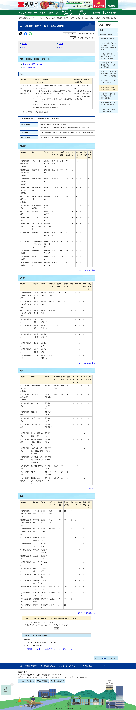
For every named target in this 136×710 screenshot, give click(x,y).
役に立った (31, 625)
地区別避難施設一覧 (77, 18)
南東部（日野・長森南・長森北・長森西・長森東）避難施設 (108, 65)
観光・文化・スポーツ (68, 12)
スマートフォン (111, 658)
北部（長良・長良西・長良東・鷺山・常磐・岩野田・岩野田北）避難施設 (108, 74)
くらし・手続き (25, 12)
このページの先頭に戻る (86, 270)
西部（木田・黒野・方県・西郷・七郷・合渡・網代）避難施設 (108, 96)
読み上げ (89, 2)
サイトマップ (108, 666)
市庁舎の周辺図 (42, 681)
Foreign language (74, 2)
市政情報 (96, 12)
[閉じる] (12, 684)
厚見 (60, 47)
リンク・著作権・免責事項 (28, 666)
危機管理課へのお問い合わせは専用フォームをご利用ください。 (50, 649)
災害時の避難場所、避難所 (32, 64)
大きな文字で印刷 (84, 38)
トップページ (33, 18)
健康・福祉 (54, 12)
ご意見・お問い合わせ (26, 681)
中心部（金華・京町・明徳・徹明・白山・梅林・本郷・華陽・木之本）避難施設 (108, 46)
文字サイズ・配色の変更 (83, 6)
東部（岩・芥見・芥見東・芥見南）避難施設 (108, 103)
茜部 (23, 47)
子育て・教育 (39, 12)
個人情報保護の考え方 (48, 666)
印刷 (72, 38)
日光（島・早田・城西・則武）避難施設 (108, 81)
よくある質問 (110, 12)
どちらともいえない (45, 625)
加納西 (61, 44)
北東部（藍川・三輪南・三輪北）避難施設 (108, 110)
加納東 (24, 44)
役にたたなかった (62, 625)
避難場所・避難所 (62, 18)
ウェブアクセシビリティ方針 (68, 666)
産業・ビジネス (82, 12)
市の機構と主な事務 (57, 681)
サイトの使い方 (88, 666)
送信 (56, 629)
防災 (53, 18)
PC (101, 658)
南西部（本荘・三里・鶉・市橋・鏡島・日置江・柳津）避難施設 (108, 56)
